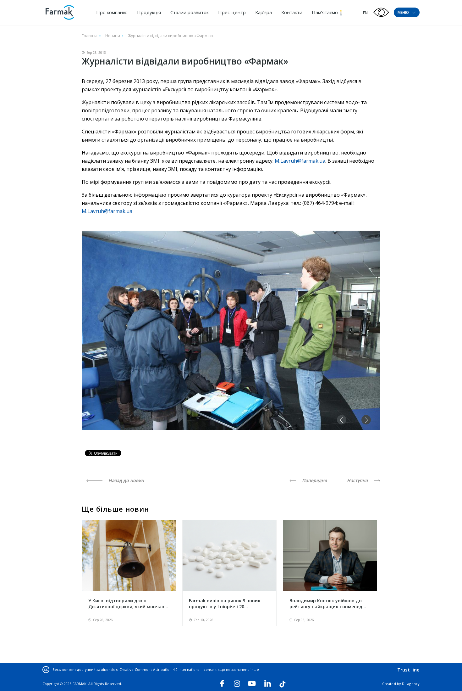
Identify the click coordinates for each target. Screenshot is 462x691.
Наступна (358, 480)
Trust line (408, 669)
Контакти (291, 12)
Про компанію (112, 12)
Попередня (314, 480)
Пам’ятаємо (325, 12)
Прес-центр (232, 12)
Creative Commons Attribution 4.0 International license (166, 669)
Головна (89, 35)
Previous (341, 419)
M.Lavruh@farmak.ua (300, 160)
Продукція (149, 12)
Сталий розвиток (189, 12)
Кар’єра (263, 12)
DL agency (411, 683)
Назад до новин (125, 480)
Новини (112, 35)
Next (366, 419)
